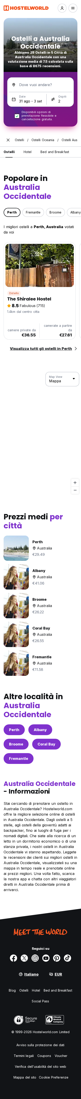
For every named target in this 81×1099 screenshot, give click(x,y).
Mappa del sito (25, 1077)
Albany (40, 729)
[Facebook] (13, 958)
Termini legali (24, 1056)
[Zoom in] (75, 482)
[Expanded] (8, 140)
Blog (12, 990)
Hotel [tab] (28, 152)
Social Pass (40, 1001)
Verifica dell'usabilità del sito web (40, 1066)
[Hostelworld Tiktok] (67, 958)
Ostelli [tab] (9, 152)
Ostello (14, 293)
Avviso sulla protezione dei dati (40, 1045)
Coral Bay (46, 744)
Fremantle (18, 758)
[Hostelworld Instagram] (35, 958)
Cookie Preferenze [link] (53, 1077)
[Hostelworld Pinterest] (56, 958)
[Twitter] (24, 958)
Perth (14, 729)
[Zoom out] (75, 490)
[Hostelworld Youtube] (46, 958)
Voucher (61, 1056)
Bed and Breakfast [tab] (54, 152)
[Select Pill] (62, 8)
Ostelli (24, 990)
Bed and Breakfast (58, 990)
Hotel (36, 990)
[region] (40, 433)
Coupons (44, 1056)
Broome (16, 744)
